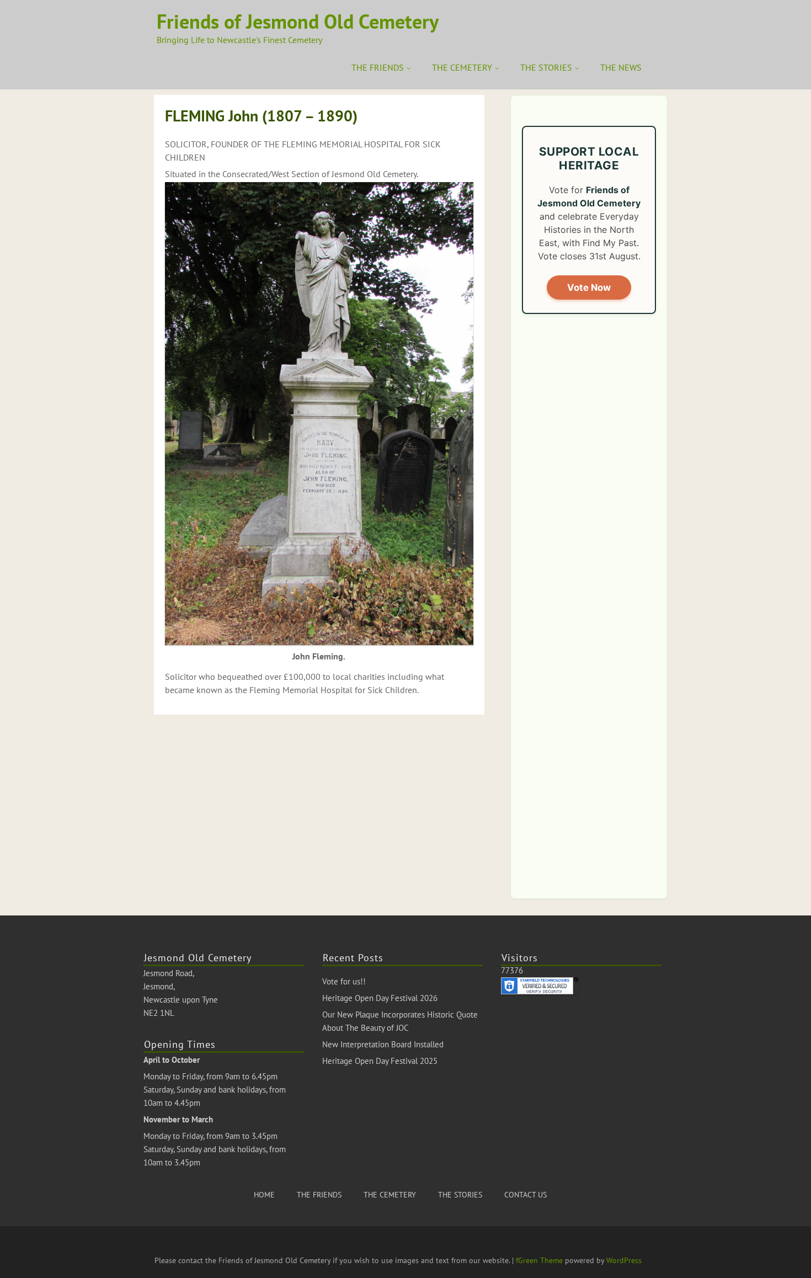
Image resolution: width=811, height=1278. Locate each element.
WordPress (624, 1260)
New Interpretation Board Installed (383, 1044)
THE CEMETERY (462, 67)
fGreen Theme (539, 1260)
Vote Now (589, 287)
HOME (264, 1195)
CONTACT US (525, 1195)
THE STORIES (546, 67)
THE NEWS (621, 67)
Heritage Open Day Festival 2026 (379, 998)
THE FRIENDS (377, 67)
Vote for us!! (344, 981)
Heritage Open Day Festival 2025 (379, 1061)
